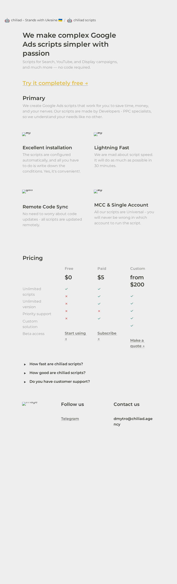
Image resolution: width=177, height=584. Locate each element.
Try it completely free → (55, 83)
